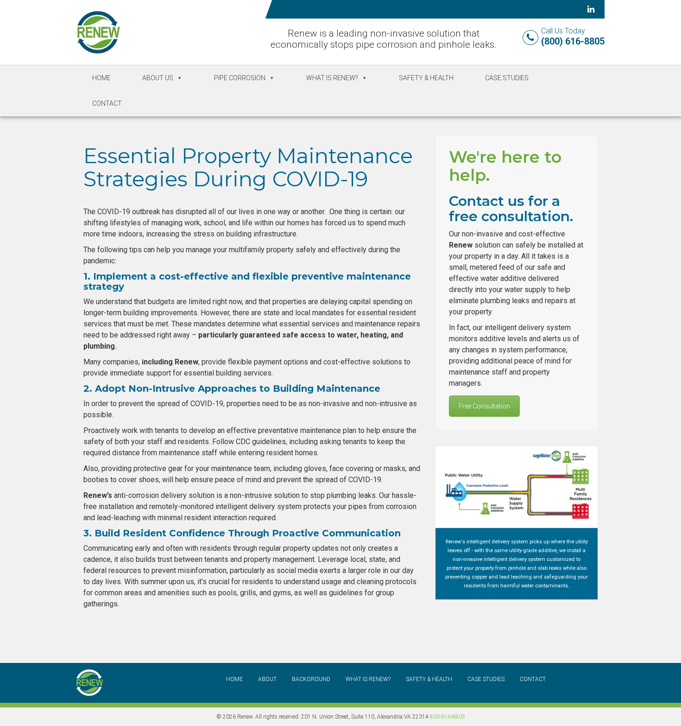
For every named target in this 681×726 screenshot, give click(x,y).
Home (101, 78)
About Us (157, 78)
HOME (234, 679)
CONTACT (533, 679)
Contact (107, 103)
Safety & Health (426, 78)
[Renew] (98, 32)
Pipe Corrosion (239, 78)
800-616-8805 (447, 716)
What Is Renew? (332, 78)
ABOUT (267, 679)
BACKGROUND (311, 679)
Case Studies (507, 78)
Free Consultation (484, 406)
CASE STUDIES (485, 679)
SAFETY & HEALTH (429, 679)
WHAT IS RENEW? (368, 679)
